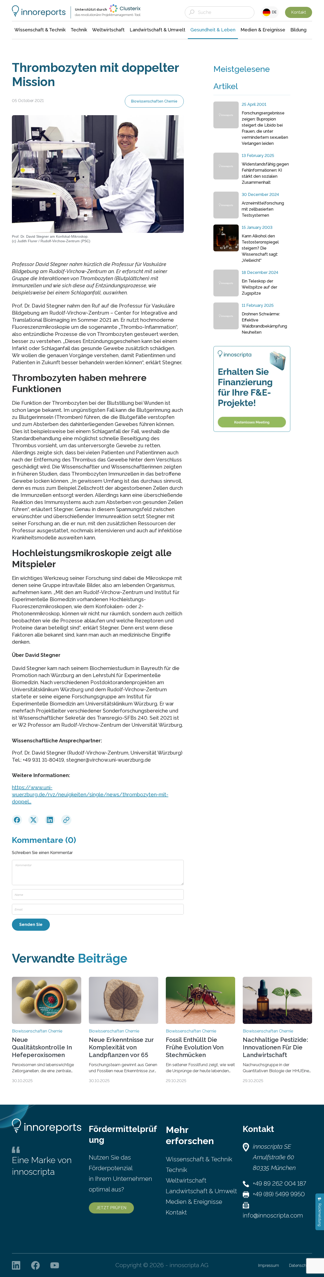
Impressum (268, 1265)
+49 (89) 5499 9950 (279, 1194)
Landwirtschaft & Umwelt (201, 1191)
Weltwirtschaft (186, 1180)
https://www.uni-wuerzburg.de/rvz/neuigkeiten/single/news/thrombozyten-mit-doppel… (90, 794)
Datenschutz (300, 1265)
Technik (176, 1169)
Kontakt (298, 12)
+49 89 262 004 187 (279, 1183)
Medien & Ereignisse (194, 1201)
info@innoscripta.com (273, 1215)
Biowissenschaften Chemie (154, 101)
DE (273, 12)
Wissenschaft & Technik (199, 1159)
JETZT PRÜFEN (111, 1207)
